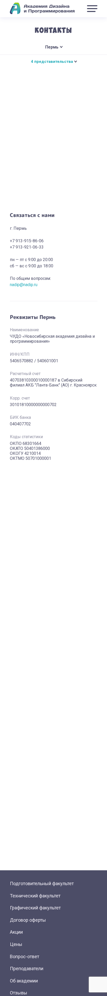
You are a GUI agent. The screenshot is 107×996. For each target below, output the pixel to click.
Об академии (24, 980)
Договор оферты (28, 920)
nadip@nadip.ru (23, 284)
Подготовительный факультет (42, 883)
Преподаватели (26, 968)
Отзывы (18, 992)
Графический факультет (35, 907)
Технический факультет (35, 895)
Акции (16, 932)
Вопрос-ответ (24, 956)
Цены (16, 944)
